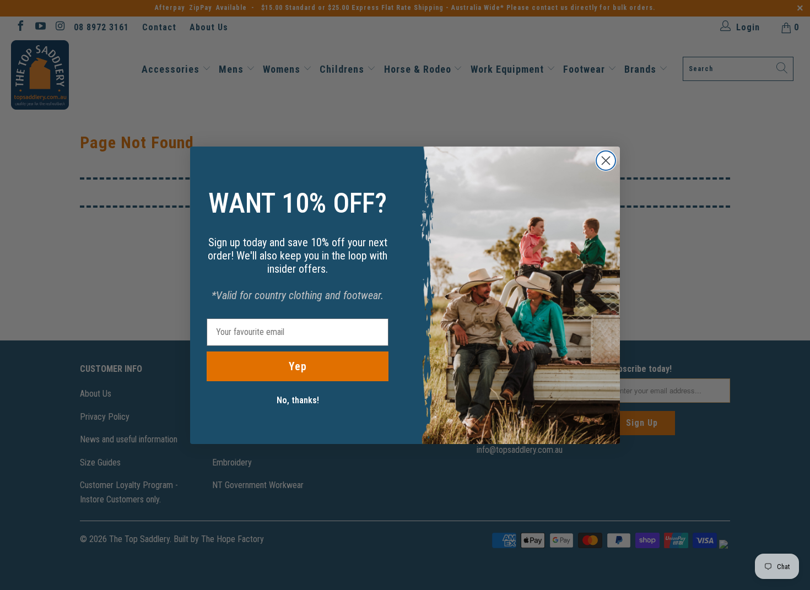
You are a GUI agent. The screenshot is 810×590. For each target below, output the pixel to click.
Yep (298, 366)
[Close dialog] (605, 160)
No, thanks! (298, 400)
